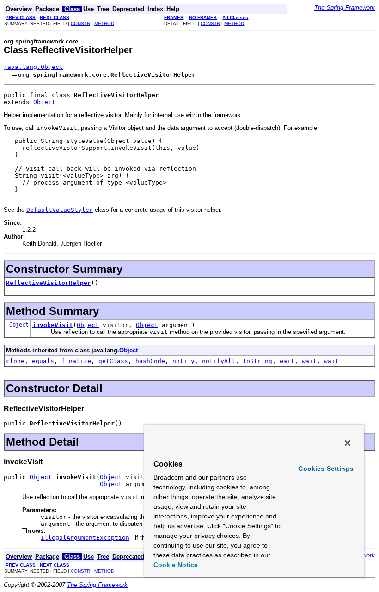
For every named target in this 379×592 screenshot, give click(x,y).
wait (287, 361)
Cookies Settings (325, 468)
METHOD (104, 23)
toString (257, 361)
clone (15, 361)
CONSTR (80, 23)
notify (183, 361)
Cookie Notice (175, 564)
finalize (76, 361)
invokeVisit (52, 324)
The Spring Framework (344, 7)
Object (44, 102)
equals (43, 361)
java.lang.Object (33, 66)
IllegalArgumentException (85, 537)
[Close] (347, 443)
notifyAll (218, 361)
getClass (113, 361)
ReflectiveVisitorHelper (48, 282)
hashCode (150, 361)
